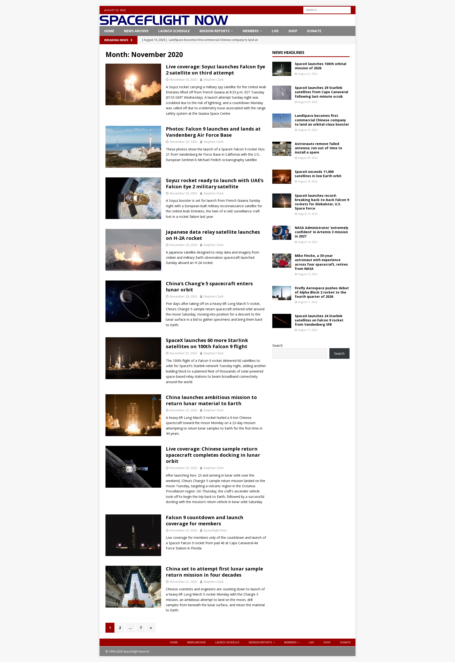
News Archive (136, 31)
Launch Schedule (174, 31)
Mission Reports (215, 31)
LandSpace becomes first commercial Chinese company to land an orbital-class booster (322, 119)
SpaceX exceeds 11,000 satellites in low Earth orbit (318, 173)
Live (275, 31)
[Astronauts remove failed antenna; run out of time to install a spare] (281, 149)
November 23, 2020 (183, 410)
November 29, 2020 (183, 142)
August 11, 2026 (307, 302)
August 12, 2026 (307, 274)
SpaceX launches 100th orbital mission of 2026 (320, 65)
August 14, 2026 (307, 242)
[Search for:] (327, 9)
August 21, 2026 (307, 73)
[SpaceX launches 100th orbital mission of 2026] (281, 69)
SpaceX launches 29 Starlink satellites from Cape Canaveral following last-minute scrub (321, 91)
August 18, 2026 (307, 157)
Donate (314, 31)
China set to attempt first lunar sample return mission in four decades (214, 572)
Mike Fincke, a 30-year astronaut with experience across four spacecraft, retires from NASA (321, 262)
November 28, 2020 (183, 296)
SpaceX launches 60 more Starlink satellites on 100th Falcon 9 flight (207, 343)
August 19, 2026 (307, 130)
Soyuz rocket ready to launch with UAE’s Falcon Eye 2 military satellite (215, 183)
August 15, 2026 (307, 213)
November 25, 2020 (183, 353)
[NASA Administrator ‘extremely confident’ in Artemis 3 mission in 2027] (281, 233)
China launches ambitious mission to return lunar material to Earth (211, 400)
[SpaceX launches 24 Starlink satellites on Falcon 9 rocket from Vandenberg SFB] (281, 321)
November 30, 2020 (183, 79)
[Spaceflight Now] (164, 23)
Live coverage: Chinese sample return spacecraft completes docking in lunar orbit (213, 455)
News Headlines (288, 52)
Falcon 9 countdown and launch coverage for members (204, 520)
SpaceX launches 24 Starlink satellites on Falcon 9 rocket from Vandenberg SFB (319, 320)
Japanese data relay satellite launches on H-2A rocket (213, 235)
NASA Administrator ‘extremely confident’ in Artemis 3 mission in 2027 (321, 231)
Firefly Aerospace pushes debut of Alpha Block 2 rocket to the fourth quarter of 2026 (322, 292)
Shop (292, 31)
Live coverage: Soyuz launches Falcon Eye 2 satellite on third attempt (215, 69)
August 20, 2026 (307, 102)
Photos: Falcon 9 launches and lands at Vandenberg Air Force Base (213, 132)
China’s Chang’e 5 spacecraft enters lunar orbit (209, 286)
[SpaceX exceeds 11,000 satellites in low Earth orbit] (281, 177)
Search (277, 345)
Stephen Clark (213, 79)
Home (109, 31)
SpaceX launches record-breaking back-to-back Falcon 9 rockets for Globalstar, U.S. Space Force (322, 202)
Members (251, 31)
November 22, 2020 (183, 581)
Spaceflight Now (215, 530)
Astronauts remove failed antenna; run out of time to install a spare (318, 147)
